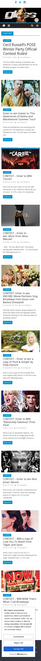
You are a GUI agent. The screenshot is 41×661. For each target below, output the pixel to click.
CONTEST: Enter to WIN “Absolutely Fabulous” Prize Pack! (19, 422)
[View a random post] (37, 25)
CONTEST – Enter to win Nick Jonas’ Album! (20, 480)
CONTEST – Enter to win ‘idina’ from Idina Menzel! (15, 236)
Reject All (18, 642)
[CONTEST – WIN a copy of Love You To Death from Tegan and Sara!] (20, 511)
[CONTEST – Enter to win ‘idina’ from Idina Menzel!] (20, 206)
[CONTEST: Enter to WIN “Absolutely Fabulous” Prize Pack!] (20, 392)
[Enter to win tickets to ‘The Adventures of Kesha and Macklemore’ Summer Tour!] (20, 81)
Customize (18, 636)
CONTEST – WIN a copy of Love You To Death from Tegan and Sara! (18, 541)
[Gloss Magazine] (20, 9)
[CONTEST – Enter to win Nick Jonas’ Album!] (20, 452)
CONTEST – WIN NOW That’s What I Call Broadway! (19, 600)
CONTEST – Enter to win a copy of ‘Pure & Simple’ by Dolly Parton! (18, 362)
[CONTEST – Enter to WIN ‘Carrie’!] (20, 149)
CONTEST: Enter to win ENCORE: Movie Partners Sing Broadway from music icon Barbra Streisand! (20, 297)
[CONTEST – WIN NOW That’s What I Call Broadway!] (20, 572)
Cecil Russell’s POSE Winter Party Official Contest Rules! (20, 49)
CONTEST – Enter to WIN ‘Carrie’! (17, 177)
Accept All (18, 648)
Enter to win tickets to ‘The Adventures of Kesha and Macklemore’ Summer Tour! (19, 116)
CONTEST (7, 41)
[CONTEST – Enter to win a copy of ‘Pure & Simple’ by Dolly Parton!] (20, 332)
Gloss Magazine (25, 57)
